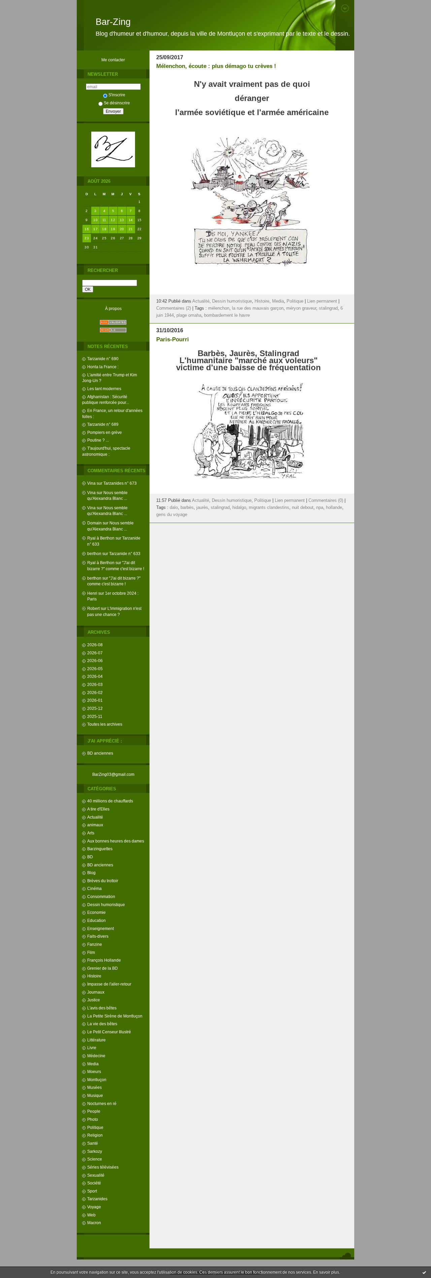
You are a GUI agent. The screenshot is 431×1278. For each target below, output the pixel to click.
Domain (94, 523)
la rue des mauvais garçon (258, 308)
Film (91, 952)
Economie (96, 912)
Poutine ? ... (98, 440)
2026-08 (95, 645)
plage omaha (188, 315)
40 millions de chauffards (110, 801)
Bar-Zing (113, 22)
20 (122, 229)
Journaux (95, 992)
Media (93, 1064)
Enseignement (100, 928)
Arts (90, 833)
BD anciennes (100, 753)
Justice (93, 1000)
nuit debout (302, 507)
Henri (92, 593)
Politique (95, 1127)
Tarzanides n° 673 (120, 483)
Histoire (94, 976)
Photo (92, 1119)
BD (90, 857)
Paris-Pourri (172, 339)
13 (122, 220)
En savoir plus (326, 1272)
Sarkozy (94, 1151)
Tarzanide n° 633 (124, 553)
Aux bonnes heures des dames (115, 841)
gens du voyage (171, 514)
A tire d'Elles (98, 809)
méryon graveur (301, 308)
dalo (174, 507)
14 (131, 220)
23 (87, 238)
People (93, 1111)
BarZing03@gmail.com (113, 774)
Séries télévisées (103, 1167)
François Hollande (104, 960)
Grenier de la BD (102, 968)
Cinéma (94, 888)
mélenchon (218, 308)
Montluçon (96, 1079)
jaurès (202, 507)
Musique (95, 1095)
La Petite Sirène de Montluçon (114, 1016)
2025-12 (95, 708)
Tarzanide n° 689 (103, 424)
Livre (91, 1047)
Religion (95, 1135)
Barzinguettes (99, 849)
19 (113, 229)
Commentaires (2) (173, 308)
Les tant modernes (104, 388)
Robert (93, 608)
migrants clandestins (269, 507)
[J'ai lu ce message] (424, 1272)
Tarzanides (97, 1199)
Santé (92, 1143)
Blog (91, 872)
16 (87, 229)
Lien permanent (322, 301)
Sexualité (95, 1175)
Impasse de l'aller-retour (109, 984)
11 (104, 220)
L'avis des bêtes (102, 1008)
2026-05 (95, 668)
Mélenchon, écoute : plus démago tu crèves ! (216, 66)
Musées (94, 1087)
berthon (94, 553)
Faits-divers (97, 936)
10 (95, 220)
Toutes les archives (104, 724)
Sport (92, 1191)
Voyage (94, 1207)
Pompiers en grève (104, 432)
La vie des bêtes (102, 1024)
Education (96, 920)
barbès (187, 507)
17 (95, 229)
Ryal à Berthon (100, 538)
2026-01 (95, 700)
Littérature (96, 1040)
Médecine (96, 1056)
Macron (94, 1222)
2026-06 (95, 660)
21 (131, 229)
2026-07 (95, 653)
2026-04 (95, 676)
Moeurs (94, 1071)
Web (91, 1215)
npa (319, 507)
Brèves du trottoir (102, 880)
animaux (95, 825)
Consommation (101, 896)
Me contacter (113, 60)
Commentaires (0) (325, 500)
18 (104, 229)
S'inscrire (116, 95)
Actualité (95, 817)
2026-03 (95, 684)
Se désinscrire (117, 103)
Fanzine (94, 944)
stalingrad (328, 308)
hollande (334, 507)
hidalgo (239, 507)
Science (94, 1159)
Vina (91, 483)
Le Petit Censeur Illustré (109, 1032)
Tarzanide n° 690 (103, 358)
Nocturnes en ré (102, 1103)
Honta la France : (103, 367)
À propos (113, 308)
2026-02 (95, 692)
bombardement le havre (227, 315)
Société (94, 1183)
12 (113, 220)
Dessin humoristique (106, 904)
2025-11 (94, 716)
